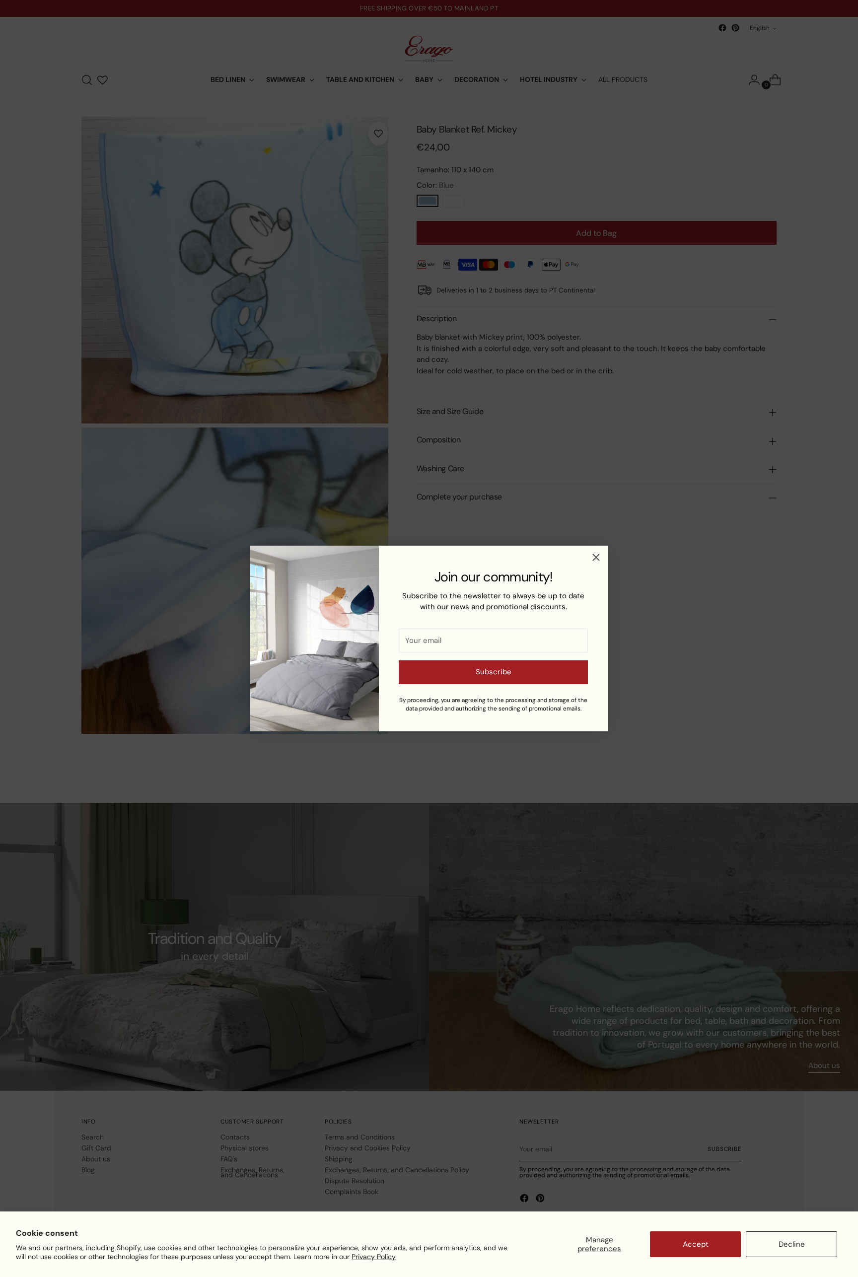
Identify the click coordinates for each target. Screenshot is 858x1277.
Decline (792, 1244)
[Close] (596, 557)
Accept (696, 1244)
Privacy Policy (374, 1256)
